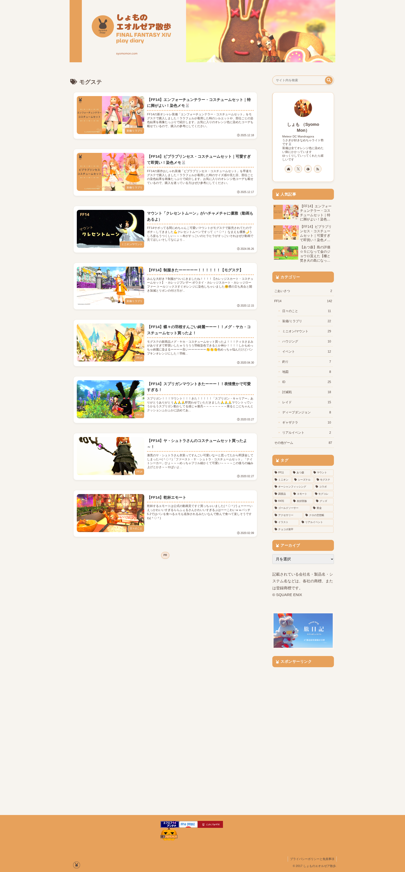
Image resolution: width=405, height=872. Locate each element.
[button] (329, 80)
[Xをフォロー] (298, 169)
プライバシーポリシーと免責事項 (312, 859)
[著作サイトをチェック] (288, 169)
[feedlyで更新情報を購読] (308, 169)
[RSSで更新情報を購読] (317, 169)
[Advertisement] (165, 592)
